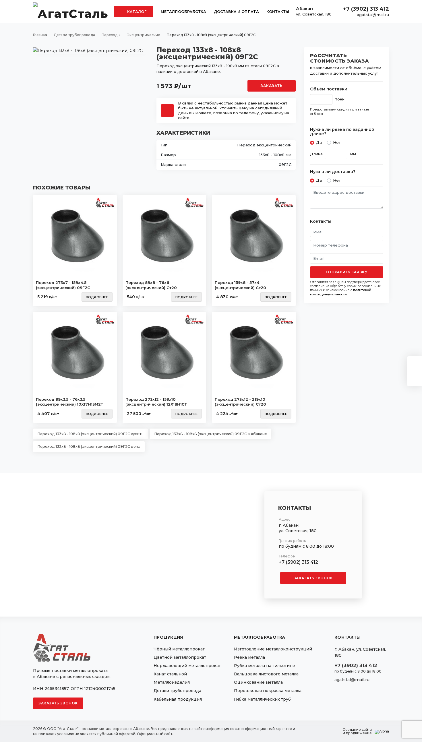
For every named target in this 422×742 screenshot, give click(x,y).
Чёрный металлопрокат (179, 649)
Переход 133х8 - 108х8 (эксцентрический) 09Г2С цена (88, 446)
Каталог (136, 11)
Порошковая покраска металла (267, 690)
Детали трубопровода (177, 690)
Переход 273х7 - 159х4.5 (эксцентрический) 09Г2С (63, 285)
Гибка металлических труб (262, 699)
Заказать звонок (313, 578)
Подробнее (97, 297)
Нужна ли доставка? (332, 172)
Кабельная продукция (178, 699)
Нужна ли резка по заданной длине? (342, 131)
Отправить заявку (346, 272)
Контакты (277, 11)
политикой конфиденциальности (340, 292)
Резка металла (249, 657)
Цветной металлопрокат (180, 657)
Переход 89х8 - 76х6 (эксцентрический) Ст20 (151, 285)
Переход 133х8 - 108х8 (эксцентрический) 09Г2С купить (90, 434)
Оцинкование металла (258, 682)
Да (319, 142)
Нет (337, 142)
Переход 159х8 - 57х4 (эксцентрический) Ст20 (240, 285)
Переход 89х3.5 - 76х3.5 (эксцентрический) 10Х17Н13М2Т (69, 402)
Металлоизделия (172, 682)
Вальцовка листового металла (266, 674)
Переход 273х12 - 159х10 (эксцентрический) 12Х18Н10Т (156, 402)
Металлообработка (183, 11)
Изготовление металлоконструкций (273, 649)
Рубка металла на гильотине (264, 665)
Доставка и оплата (236, 11)
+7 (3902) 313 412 (366, 9)
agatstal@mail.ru (373, 14)
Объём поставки (328, 89)
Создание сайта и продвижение (357, 731)
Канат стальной (170, 674)
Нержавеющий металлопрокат (187, 665)
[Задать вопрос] (414, 363)
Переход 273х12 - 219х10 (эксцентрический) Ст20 (240, 402)
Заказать (271, 86)
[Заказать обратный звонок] (414, 378)
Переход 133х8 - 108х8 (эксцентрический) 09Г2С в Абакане (210, 434)
